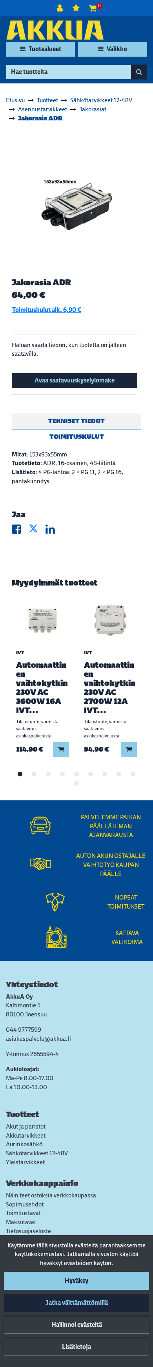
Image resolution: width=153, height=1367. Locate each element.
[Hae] (139, 72)
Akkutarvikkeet (26, 1135)
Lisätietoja (76, 1347)
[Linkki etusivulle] (55, 30)
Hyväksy (76, 1280)
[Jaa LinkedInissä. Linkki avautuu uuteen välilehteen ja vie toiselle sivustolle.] (53, 531)
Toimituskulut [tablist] (76, 436)
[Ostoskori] (93, 8)
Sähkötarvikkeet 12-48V (37, 1153)
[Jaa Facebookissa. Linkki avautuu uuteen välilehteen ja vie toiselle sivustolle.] (20, 531)
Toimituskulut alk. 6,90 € (46, 310)
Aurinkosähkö (24, 1144)
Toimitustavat (23, 1213)
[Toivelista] (76, 8)
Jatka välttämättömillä (77, 1303)
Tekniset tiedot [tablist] (76, 421)
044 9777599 (23, 1029)
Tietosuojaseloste (28, 1231)
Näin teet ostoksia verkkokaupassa (51, 1195)
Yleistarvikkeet (25, 1162)
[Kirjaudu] (60, 8)
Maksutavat (21, 1222)
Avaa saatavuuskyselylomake (75, 380)
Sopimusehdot (25, 1204)
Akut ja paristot (26, 1126)
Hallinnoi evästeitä (76, 1325)
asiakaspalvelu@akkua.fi (38, 1038)
